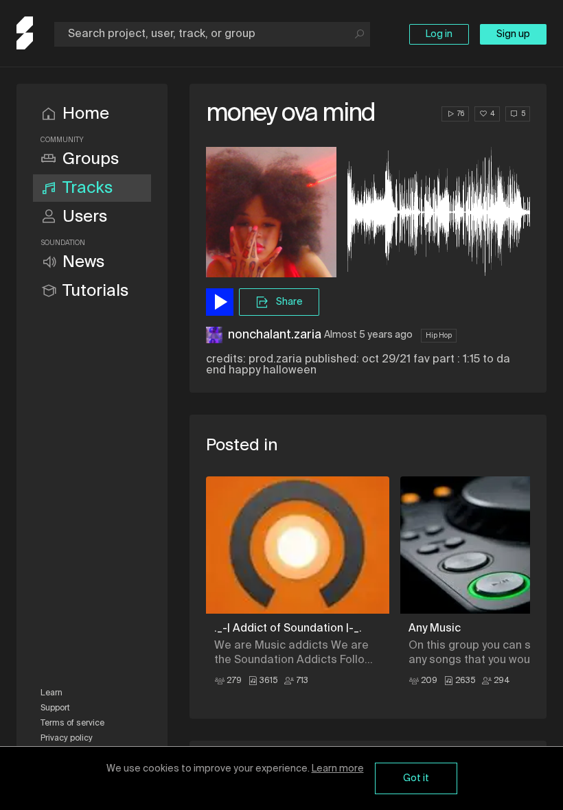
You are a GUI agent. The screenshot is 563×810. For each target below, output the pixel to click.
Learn (51, 693)
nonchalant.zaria (274, 334)
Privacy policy (67, 738)
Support (55, 708)
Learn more (338, 769)
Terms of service (72, 723)
